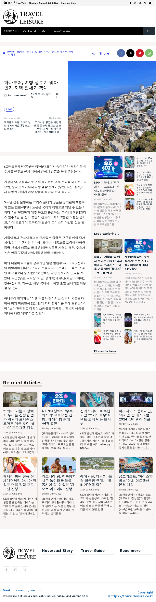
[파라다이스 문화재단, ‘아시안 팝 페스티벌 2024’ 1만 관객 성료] (129, 176)
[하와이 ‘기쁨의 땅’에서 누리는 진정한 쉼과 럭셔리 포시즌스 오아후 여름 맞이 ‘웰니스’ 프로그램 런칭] (108, 246)
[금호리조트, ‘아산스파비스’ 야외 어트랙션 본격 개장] (136, 465)
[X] (140, 3)
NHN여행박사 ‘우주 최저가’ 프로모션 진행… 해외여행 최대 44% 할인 (57, 417)
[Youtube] (149, 3)
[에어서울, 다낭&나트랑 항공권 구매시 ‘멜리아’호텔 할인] (97, 465)
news (20, 51)
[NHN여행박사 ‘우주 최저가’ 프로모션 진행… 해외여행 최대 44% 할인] (108, 167)
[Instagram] (135, 3)
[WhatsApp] (149, 53)
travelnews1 (19, 95)
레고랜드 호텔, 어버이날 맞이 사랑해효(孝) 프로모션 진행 (17, 125)
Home (11, 51)
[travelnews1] (6, 95)
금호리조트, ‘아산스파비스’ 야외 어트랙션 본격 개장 (136, 480)
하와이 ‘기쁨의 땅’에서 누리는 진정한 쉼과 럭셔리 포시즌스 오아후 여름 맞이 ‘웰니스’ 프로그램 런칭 (108, 264)
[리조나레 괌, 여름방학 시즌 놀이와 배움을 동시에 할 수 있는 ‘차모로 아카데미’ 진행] (129, 204)
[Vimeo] (145, 3)
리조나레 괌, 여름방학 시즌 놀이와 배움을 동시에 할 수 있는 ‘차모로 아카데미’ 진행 (144, 204)
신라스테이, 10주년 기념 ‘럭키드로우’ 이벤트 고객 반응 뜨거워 (144, 162)
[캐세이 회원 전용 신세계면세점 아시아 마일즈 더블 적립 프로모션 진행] (129, 190)
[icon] (4, 53)
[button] (148, 31)
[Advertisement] (97, 17)
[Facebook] (130, 3)
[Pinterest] (140, 53)
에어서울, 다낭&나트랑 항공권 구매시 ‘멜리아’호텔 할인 (96, 480)
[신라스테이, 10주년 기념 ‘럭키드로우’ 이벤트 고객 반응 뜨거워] (129, 162)
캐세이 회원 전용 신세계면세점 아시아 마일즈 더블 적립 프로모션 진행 (144, 190)
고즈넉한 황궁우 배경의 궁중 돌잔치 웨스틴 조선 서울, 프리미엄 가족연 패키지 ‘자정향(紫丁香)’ (47, 127)
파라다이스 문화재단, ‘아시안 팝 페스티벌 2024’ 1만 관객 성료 (144, 176)
